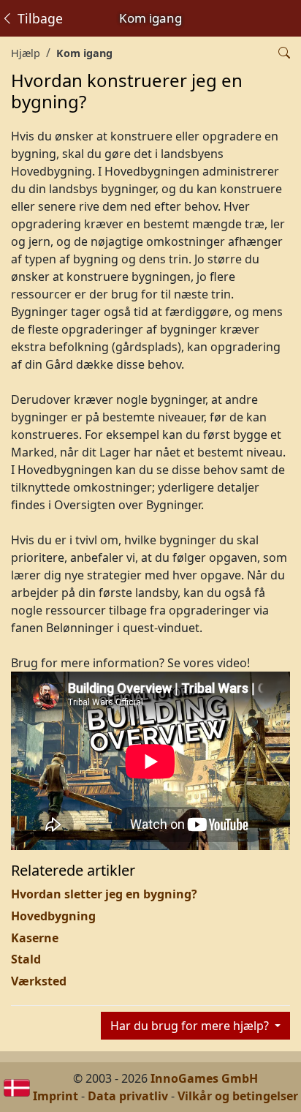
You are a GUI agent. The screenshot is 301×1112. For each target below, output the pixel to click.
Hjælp (25, 53)
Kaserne (34, 938)
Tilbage (38, 18)
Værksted (38, 981)
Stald (26, 959)
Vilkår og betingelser (238, 1096)
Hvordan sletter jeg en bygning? (104, 894)
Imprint (55, 1096)
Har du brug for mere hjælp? (191, 1026)
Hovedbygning (53, 916)
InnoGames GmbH (204, 1078)
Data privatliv (128, 1096)
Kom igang (84, 53)
